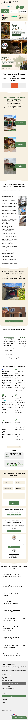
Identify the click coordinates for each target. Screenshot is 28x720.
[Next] (17, 358)
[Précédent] (2, 30)
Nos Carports (4, 674)
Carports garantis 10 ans (7, 686)
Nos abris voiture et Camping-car (9, 675)
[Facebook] (3, 708)
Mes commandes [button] (5, 700)
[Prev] (10, 358)
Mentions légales (5, 689)
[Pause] (26, 38)
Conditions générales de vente (8, 688)
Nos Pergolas (4, 677)
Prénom (5, 480)
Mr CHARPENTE (10, 2)
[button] (14, 62)
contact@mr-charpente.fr (14, 554)
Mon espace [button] (4, 699)
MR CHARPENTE (9, 664)
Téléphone (17, 486)
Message (5, 492)
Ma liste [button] (3, 702)
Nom (16, 480)
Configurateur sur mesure (7, 680)
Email (4, 486)
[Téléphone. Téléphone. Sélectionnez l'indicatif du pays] (17, 488)
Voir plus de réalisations (14, 321)
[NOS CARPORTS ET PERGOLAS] (17, 7)
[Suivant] (26, 30)
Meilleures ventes (5, 678)
